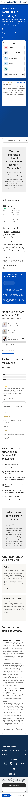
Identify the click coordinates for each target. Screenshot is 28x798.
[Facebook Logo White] (11, 763)
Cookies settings (14, 790)
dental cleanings (11, 601)
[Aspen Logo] (14, 2)
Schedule (6, 795)
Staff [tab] (20, 140)
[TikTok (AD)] (17, 763)
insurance (9, 528)
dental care (13, 525)
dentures (6, 603)
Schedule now (9, 283)
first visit (10, 570)
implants (11, 603)
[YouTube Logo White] (22, 763)
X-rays (14, 573)
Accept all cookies (14, 785)
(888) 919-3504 (18, 795)
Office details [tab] (12, 140)
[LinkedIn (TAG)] (14, 769)
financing (8, 534)
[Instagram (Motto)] (5, 763)
